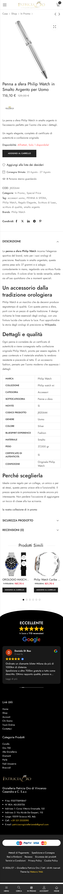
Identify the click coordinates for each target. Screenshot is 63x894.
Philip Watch (9, 202)
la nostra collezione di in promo (19, 509)
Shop (14, 13)
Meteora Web (36, 871)
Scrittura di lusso (47, 202)
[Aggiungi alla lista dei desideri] (23, 557)
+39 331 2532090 (20, 820)
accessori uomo (16, 198)
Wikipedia (50, 325)
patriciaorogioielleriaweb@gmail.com (30, 824)
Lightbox (54, 26)
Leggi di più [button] (11, 679)
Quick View (23, 563)
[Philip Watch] (9, 108)
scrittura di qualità (12, 207)
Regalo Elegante (27, 202)
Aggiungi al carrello (19, 153)
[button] (39, 600)
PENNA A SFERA (36, 198)
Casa (5, 13)
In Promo (25, 13)
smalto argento (32, 207)
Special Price (34, 193)
